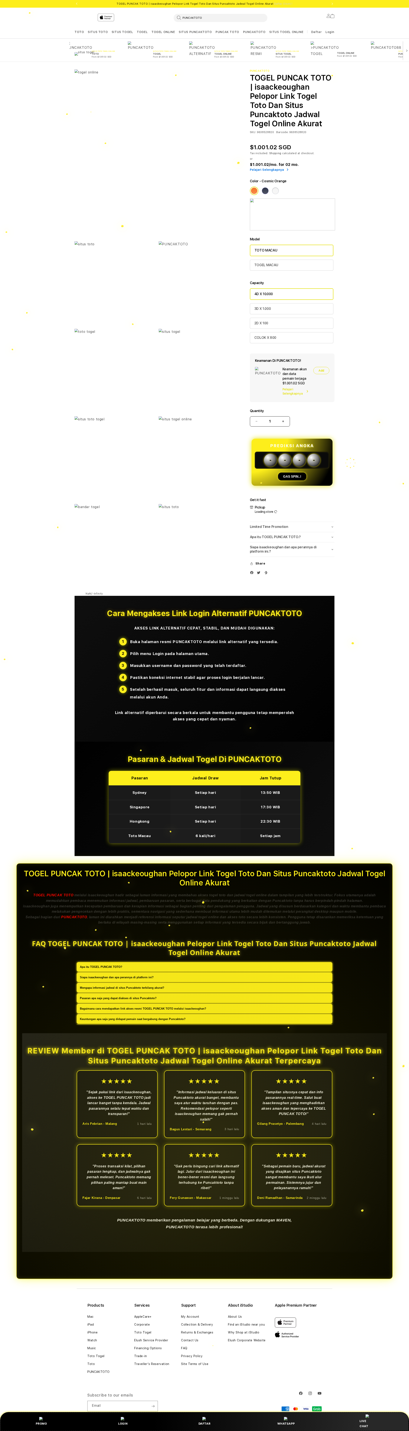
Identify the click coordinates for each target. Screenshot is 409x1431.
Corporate (142, 1324)
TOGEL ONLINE (163, 32)
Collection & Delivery (197, 1324)
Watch (92, 1340)
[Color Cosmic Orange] (254, 191)
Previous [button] (77, 4)
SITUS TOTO (98, 32)
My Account (190, 1316)
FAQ (184, 1348)
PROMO (41, 1423)
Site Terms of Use (194, 1364)
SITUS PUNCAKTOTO (195, 32)
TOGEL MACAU (266, 265)
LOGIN (123, 1423)
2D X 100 (261, 323)
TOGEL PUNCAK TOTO (53, 895)
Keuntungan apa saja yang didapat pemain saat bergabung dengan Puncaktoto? (133, 1018)
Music (91, 1348)
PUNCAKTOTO (254, 32)
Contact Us (190, 1340)
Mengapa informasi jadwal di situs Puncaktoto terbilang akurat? (122, 987)
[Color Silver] (275, 190)
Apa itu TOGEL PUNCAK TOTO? (101, 966)
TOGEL (142, 32)
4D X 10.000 (264, 294)
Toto (91, 1364)
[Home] (149, 35)
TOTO (79, 32)
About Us (235, 1316)
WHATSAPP (286, 1423)
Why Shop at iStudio (243, 1332)
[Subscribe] (153, 1406)
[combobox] (220, 18)
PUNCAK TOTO (227, 32)
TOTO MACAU (266, 250)
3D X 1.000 (262, 309)
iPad (90, 1324)
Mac (90, 1316)
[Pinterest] (267, 573)
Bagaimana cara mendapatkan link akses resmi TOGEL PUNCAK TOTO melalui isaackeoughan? (143, 1008)
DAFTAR (205, 1423)
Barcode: (282, 132)
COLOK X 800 (265, 338)
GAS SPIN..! (292, 476)
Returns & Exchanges (197, 1332)
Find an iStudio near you (246, 1324)
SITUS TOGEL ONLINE (286, 32)
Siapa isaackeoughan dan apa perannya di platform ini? (117, 977)
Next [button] (332, 4)
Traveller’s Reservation (151, 1364)
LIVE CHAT (364, 1423)
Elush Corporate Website (247, 1340)
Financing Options (148, 1348)
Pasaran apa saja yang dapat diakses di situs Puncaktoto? (118, 998)
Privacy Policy (192, 1356)
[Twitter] (260, 573)
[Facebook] (253, 573)
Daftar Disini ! (283, 3)
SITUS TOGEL (122, 32)
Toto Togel (96, 1356)
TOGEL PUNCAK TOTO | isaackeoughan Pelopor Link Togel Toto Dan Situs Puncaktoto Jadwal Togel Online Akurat (204, 3)
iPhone (92, 1332)
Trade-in (140, 1356)
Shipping (275, 153)
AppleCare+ (143, 1316)
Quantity (257, 411)
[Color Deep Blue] (265, 190)
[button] (79, 32)
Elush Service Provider (151, 1340)
